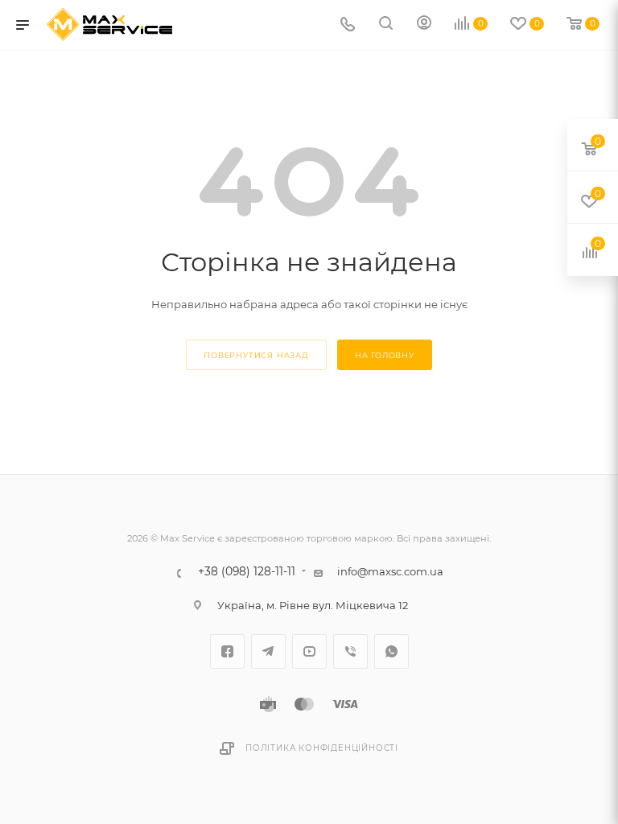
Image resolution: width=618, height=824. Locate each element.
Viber (350, 651)
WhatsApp (391, 651)
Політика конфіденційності (321, 748)
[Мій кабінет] (424, 25)
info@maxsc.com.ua (390, 571)
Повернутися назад (256, 355)
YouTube (309, 651)
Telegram (268, 651)
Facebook (227, 651)
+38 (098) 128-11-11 (246, 572)
